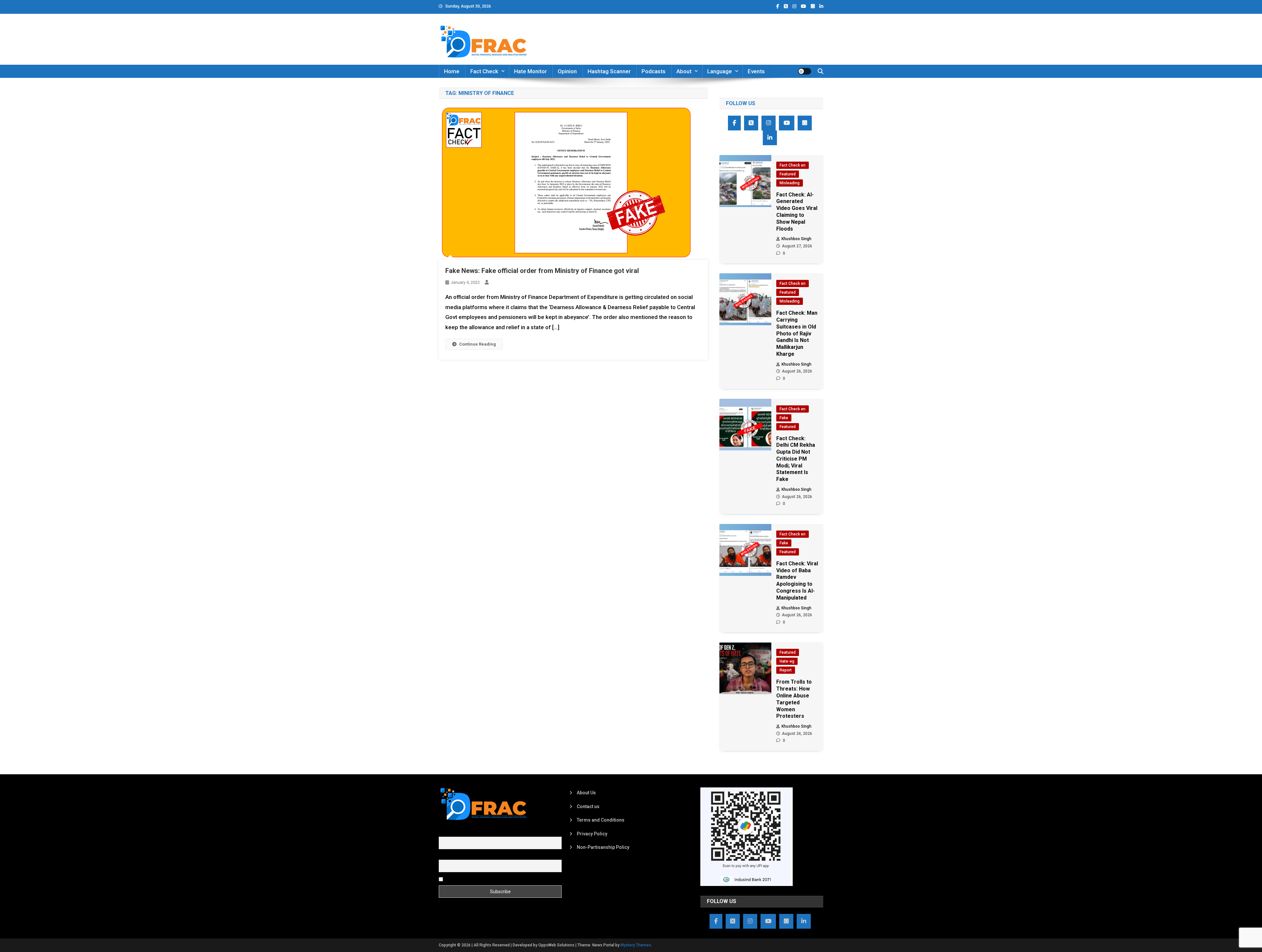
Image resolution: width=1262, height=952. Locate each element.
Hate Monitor (530, 71)
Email (444, 855)
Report (786, 670)
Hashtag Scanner (609, 71)
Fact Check (484, 71)
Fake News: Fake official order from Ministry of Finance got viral (542, 271)
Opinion (567, 71)
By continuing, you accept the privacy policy (490, 878)
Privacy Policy (592, 833)
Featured (788, 174)
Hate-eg (787, 661)
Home (451, 71)
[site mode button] (804, 71)
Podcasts (654, 71)
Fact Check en (793, 165)
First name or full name (463, 833)
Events (756, 71)
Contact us (588, 806)
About (683, 71)
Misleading (790, 183)
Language (719, 71)
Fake (784, 418)
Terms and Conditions (600, 820)
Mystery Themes (635, 945)
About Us (586, 792)
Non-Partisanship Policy (603, 847)
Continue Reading (477, 344)
